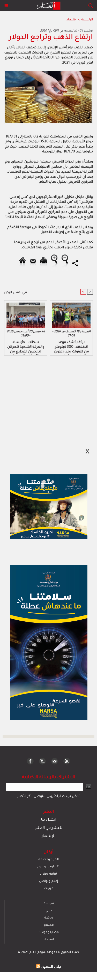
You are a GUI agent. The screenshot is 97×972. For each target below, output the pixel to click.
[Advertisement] (43, 485)
